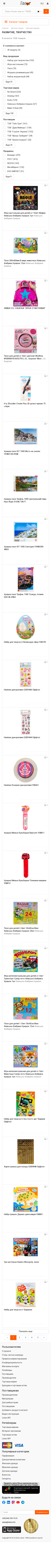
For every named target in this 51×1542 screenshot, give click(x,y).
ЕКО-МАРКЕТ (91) (15, 171)
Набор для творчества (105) (20, 60)
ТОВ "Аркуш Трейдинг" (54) (19, 135)
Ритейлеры (7, 1370)
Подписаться (41, 1512)
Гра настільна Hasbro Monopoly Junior (21, 1262)
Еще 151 (10, 113)
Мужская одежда (10, 1467)
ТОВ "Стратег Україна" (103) (20, 131)
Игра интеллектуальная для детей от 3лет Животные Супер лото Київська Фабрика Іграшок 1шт (23, 1074)
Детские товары (17, 28)
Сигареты (6, 1479)
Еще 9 (8, 176)
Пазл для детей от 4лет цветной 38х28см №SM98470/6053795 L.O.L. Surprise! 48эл (25, 359)
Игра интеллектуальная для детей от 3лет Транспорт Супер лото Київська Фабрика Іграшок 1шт (23, 979)
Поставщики (7, 1374)
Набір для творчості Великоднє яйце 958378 (25, 642)
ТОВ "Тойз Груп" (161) (17, 123)
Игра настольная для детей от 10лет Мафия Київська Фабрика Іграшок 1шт (24, 216)
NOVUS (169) (13, 163)
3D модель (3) (13, 50)
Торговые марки (9, 1382)
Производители (9, 1378)
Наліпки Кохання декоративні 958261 (21, 785)
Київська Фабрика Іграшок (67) (22, 104)
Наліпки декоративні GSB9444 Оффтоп (22, 737)
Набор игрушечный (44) (18, 76)
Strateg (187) (13, 96)
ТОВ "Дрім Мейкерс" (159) (19, 127)
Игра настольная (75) (17, 64)
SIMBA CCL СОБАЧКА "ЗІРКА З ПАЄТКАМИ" (24, 308)
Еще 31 (9, 82)
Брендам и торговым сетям (14, 1385)
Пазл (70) (11, 68)
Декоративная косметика (13, 1459)
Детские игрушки (32, 28)
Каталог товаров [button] (17, 21)
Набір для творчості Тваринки (18, 1309)
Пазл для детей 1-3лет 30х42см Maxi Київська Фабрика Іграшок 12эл (23, 1026)
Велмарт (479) (13, 155)
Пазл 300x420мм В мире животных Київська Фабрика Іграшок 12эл (24, 263)
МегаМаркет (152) (15, 167)
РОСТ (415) (12, 159)
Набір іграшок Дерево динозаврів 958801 (23, 1214)
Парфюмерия (8, 1456)
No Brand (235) (14, 92)
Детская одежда (9, 1471)
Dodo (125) (12, 100)
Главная (5, 28)
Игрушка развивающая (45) (20, 72)
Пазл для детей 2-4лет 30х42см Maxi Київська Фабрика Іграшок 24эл (23, 931)
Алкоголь (6, 1475)
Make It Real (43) (14, 108)
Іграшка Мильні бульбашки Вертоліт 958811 (24, 833)
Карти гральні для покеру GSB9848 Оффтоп (24, 1166)
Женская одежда (10, 1463)
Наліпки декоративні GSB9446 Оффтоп (22, 689)
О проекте (6, 1351)
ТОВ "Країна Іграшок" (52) (19, 140)
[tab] (25, 22)
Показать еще (25, 1331)
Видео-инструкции (10, 1414)
